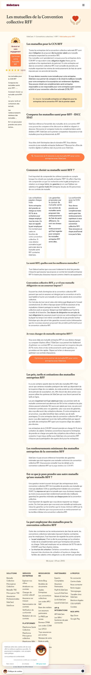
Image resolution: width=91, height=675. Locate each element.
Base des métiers (45, 607)
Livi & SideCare (60, 599)
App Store (74, 615)
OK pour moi (41, 664)
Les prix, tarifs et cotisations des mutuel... (14, 103)
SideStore (10, 605)
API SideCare (59, 614)
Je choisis (25, 664)
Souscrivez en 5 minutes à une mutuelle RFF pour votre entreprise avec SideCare (56, 157)
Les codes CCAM (45, 625)
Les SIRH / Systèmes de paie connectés (61, 620)
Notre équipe (75, 588)
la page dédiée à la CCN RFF (62, 465)
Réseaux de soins (45, 638)
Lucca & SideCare (61, 593)
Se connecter (75, 578)
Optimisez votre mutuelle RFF (15, 60)
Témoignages (75, 591)
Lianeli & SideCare (61, 603)
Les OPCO (43, 629)
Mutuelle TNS (12, 590)
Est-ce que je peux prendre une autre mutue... (15, 124)
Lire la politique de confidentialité (14, 656)
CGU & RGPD (75, 603)
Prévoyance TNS (13, 593)
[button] (12, 671)
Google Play (75, 619)
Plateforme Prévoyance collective (27, 635)
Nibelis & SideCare (61, 596)
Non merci (10, 664)
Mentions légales (76, 600)
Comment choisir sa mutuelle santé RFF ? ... (15, 94)
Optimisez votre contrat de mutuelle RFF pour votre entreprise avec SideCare (55, 359)
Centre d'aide (75, 581)
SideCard (10, 602)
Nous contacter (76, 584)
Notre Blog (43, 581)
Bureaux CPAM (44, 622)
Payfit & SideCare (61, 590)
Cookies (73, 607)
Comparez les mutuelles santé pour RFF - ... (14, 85)
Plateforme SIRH (29, 641)
